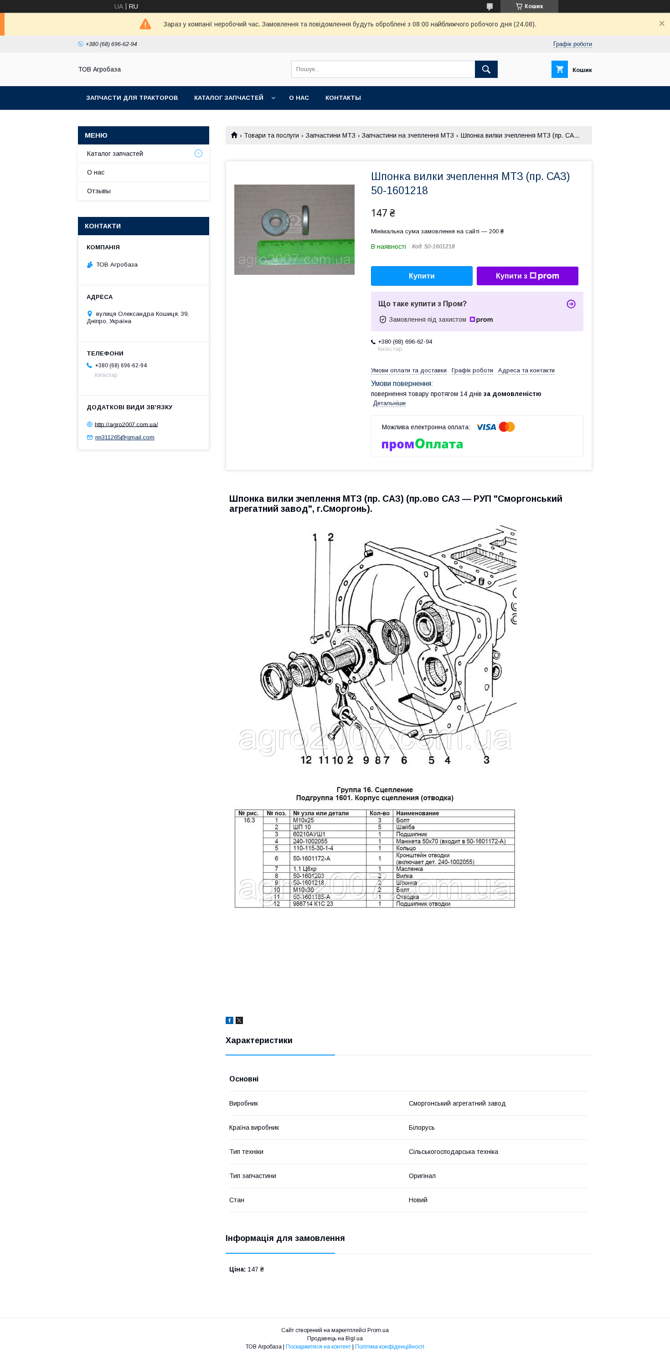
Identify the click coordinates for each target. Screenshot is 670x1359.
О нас (299, 97)
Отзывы (99, 191)
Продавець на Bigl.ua (335, 1338)
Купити (422, 276)
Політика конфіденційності (389, 1347)
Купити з (511, 276)
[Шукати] (486, 69)
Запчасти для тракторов (132, 97)
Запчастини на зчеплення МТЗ (408, 135)
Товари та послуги (271, 135)
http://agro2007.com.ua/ (126, 424)
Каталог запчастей (228, 97)
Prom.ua (378, 1330)
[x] (239, 1021)
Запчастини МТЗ (331, 135)
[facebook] (229, 1021)
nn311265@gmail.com (125, 437)
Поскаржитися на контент (318, 1347)
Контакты (343, 97)
